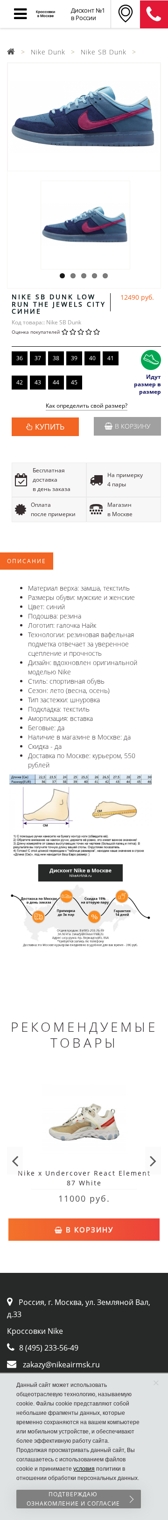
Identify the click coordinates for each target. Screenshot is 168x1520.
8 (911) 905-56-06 (154, 14)
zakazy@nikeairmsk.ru (61, 1364)
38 (56, 358)
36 (19, 358)
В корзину (132, 426)
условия (84, 1469)
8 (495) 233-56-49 (48, 1348)
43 (38, 382)
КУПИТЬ (49, 426)
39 (74, 358)
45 (74, 382)
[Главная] (11, 51)
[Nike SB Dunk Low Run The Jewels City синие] (84, 117)
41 (110, 358)
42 (19, 382)
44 (56, 382)
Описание (26, 561)
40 (92, 358)
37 (38, 358)
